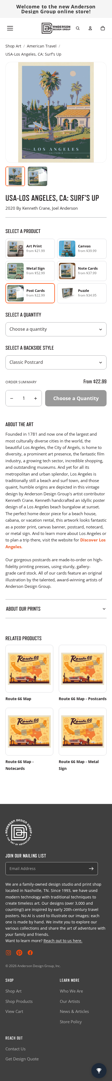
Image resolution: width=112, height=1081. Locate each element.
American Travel (42, 46)
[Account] (90, 28)
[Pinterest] (19, 953)
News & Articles (74, 1011)
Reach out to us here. (62, 940)
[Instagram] (8, 953)
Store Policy (71, 1021)
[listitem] (30, 249)
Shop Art (13, 46)
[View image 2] (37, 176)
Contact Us (15, 1048)
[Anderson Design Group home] (56, 28)
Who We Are (71, 991)
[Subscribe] (91, 868)
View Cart (14, 1011)
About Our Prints (23, 609)
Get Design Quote (22, 1058)
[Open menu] (10, 28)
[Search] (78, 28)
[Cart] (103, 28)
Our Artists (70, 1001)
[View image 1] (15, 176)
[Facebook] (30, 953)
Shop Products (19, 1001)
